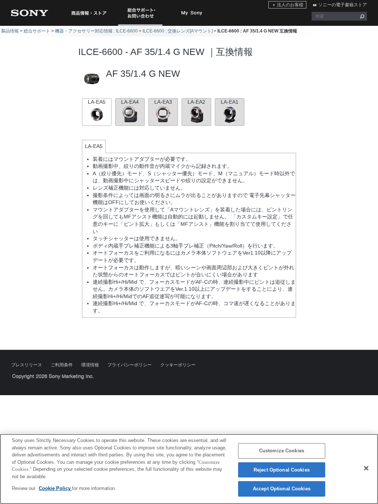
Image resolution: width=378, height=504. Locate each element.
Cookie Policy (55, 488)
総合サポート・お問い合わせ (141, 25)
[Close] (366, 468)
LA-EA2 (196, 102)
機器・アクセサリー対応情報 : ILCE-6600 (96, 31)
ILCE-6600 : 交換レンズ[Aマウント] (177, 31)
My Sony (192, 13)
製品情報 (10, 31)
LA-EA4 (130, 102)
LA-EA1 (229, 102)
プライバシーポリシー (129, 364)
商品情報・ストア (88, 13)
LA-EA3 (163, 102)
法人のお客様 (290, 4)
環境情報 (90, 364)
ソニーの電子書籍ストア (342, 4)
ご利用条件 (62, 364)
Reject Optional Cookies (282, 470)
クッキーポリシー (178, 364)
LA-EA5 (97, 102)
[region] (189, 469)
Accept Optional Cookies (281, 488)
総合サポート (37, 31)
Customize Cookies (281, 450)
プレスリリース (26, 364)
